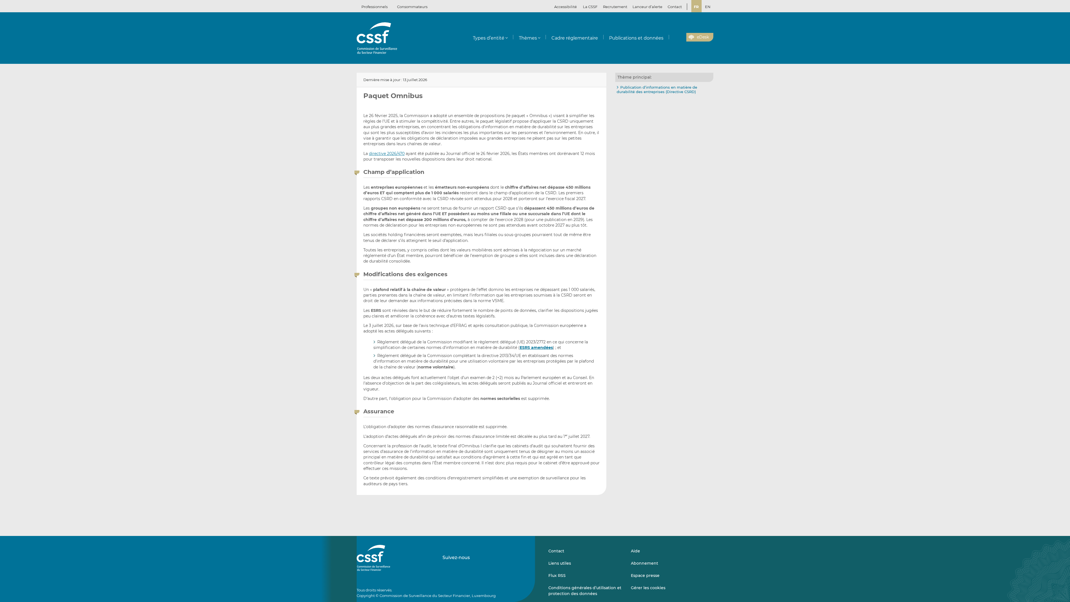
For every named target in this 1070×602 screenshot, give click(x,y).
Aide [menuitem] (635, 551)
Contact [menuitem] (675, 6)
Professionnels (374, 6)
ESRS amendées (536, 347)
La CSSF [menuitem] (590, 6)
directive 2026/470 (387, 153)
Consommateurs (412, 6)
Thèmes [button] (528, 38)
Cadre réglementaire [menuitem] (574, 38)
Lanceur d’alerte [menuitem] (647, 6)
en (708, 6)
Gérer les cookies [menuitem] (648, 587)
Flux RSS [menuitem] (557, 575)
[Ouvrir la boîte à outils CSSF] (680, 37)
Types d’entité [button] (488, 38)
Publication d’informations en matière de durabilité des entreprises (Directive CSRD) (657, 89)
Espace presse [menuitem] (645, 575)
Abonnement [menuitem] (644, 563)
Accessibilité (565, 6)
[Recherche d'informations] (673, 37)
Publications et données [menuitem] (636, 38)
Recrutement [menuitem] (615, 6)
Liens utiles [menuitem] (559, 563)
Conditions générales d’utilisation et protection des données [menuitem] (584, 590)
